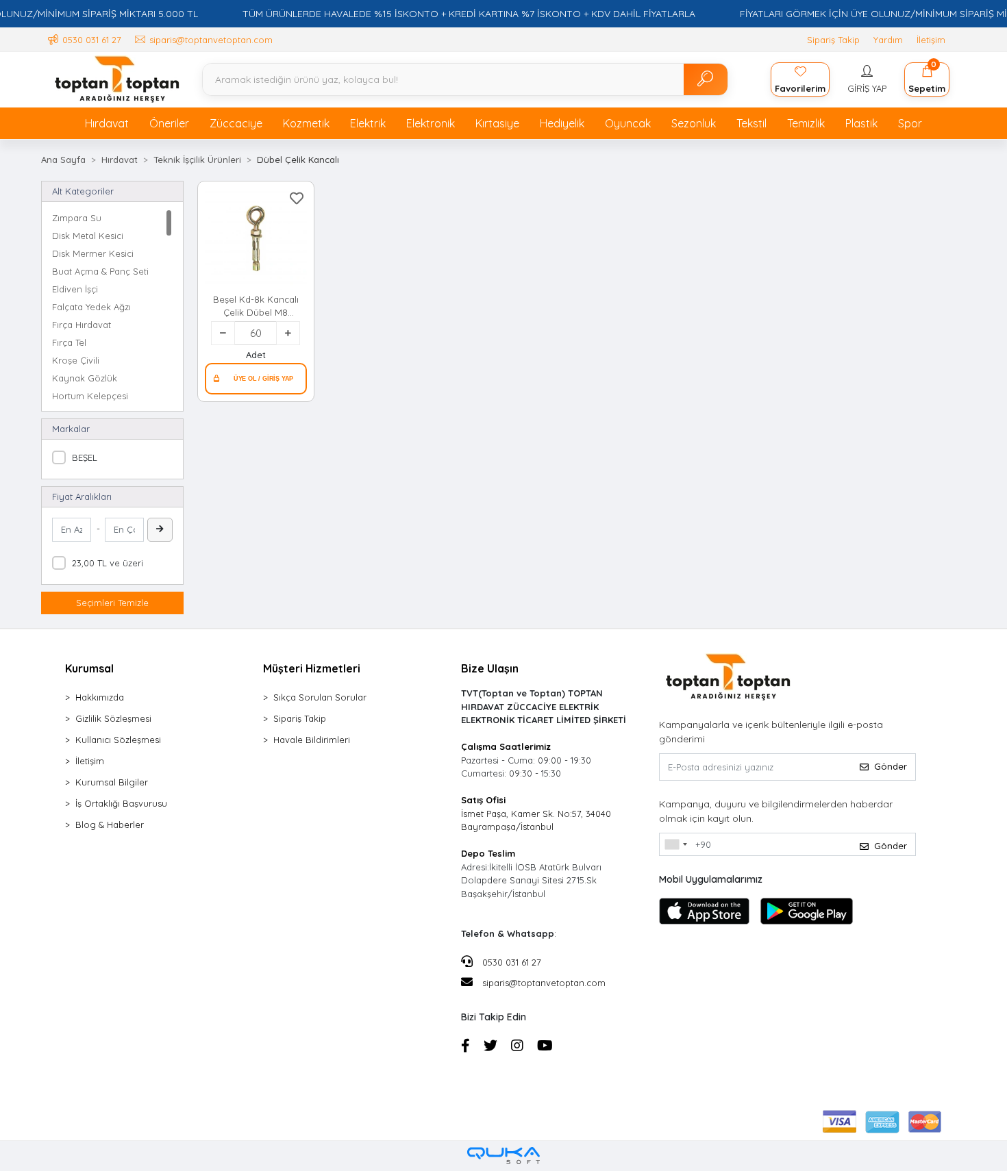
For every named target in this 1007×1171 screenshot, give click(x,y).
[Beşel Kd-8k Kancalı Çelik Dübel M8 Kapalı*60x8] (255, 239)
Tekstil (751, 123)
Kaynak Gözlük (84, 378)
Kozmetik (306, 123)
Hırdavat (107, 123)
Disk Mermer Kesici (93, 253)
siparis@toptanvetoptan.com (544, 982)
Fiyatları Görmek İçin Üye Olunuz (255, 378)
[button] (866, 79)
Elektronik (430, 123)
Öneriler (169, 123)
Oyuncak (628, 123)
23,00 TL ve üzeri (107, 562)
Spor (910, 123)
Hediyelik (562, 123)
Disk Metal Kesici (87, 235)
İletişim (931, 39)
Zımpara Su (76, 217)
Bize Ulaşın (490, 668)
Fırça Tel (69, 342)
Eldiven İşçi (75, 289)
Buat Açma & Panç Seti (100, 271)
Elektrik (368, 123)
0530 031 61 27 (510, 962)
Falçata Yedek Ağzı (91, 306)
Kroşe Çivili (75, 360)
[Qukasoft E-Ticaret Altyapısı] (503, 1155)
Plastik (861, 123)
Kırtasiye (497, 123)
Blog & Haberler (109, 824)
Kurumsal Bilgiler (111, 782)
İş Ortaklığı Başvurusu (121, 803)
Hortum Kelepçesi (90, 395)
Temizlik (806, 123)
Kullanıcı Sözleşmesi (118, 739)
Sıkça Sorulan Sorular (319, 697)
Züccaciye (236, 123)
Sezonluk (693, 123)
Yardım (888, 39)
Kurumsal (89, 668)
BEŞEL (84, 457)
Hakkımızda (99, 697)
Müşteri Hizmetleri (311, 668)
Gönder (890, 766)
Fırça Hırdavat (81, 324)
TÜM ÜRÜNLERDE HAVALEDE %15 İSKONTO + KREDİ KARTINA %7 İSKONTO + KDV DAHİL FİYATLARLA (469, 14)
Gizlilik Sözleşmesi (113, 718)
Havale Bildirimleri (311, 739)
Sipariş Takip (833, 39)
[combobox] (675, 844)
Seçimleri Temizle (112, 602)
